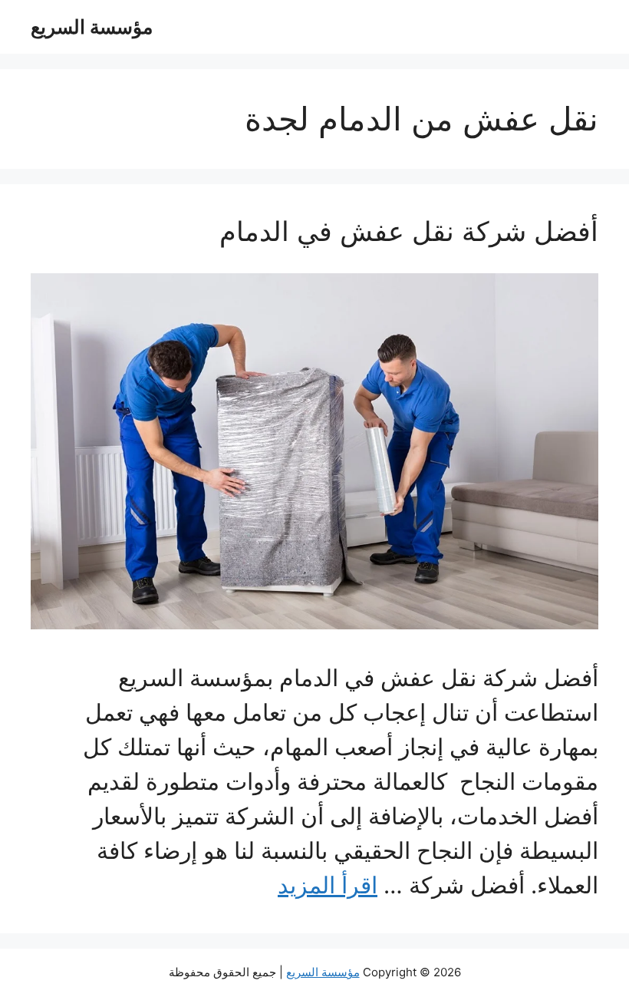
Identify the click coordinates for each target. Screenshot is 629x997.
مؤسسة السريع (92, 26)
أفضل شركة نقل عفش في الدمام (408, 231)
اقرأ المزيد (327, 885)
